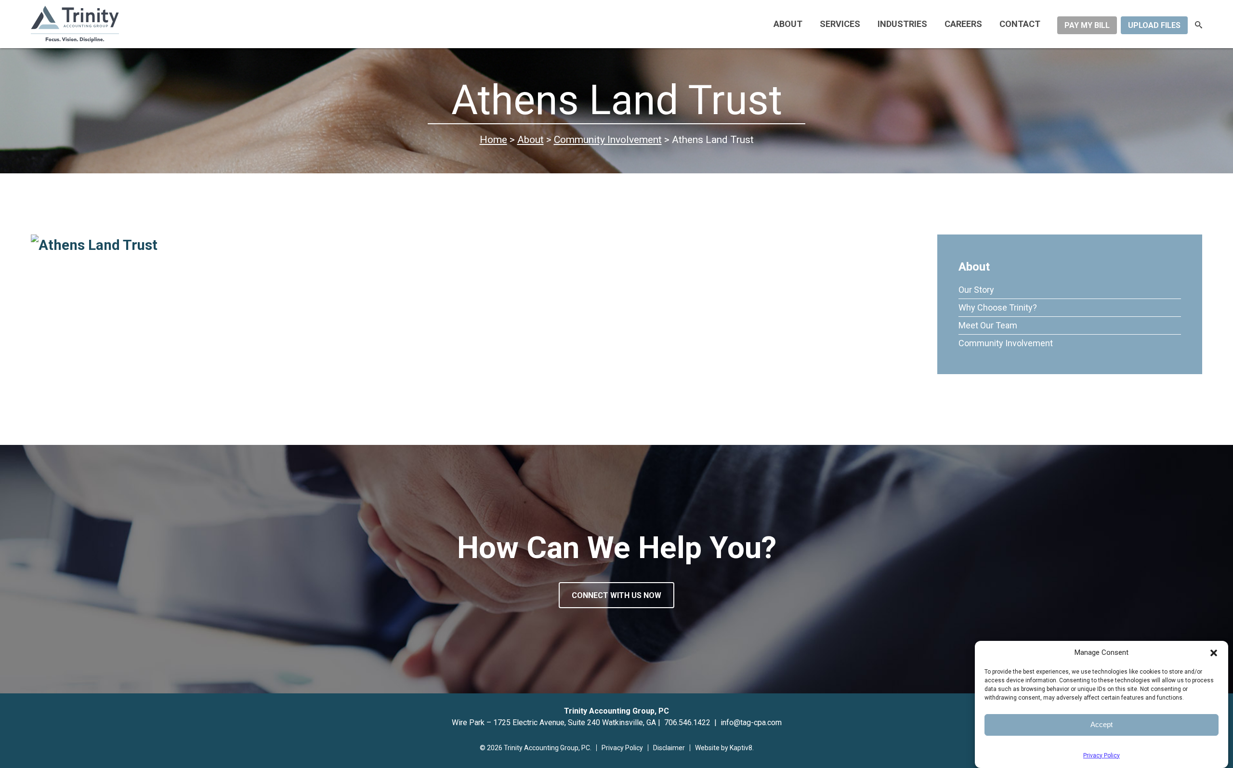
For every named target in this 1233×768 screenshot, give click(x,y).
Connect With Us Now (616, 595)
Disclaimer (669, 747)
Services (840, 24)
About (788, 24)
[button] (1214, 653)
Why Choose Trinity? (997, 307)
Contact (1019, 24)
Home (493, 139)
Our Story (976, 290)
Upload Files (1154, 25)
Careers (963, 24)
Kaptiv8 (741, 748)
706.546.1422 (687, 722)
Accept (1101, 724)
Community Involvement (608, 139)
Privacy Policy (1101, 755)
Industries (902, 24)
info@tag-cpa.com (751, 722)
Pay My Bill (1087, 25)
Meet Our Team (987, 325)
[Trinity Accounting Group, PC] (129, 24)
